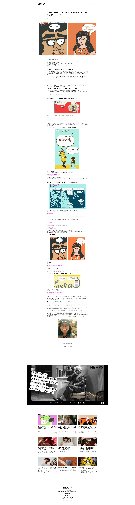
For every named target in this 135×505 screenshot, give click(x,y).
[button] (67, 494)
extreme (54, 16)
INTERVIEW (51, 16)
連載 (96, 433)
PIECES (76, 472)
